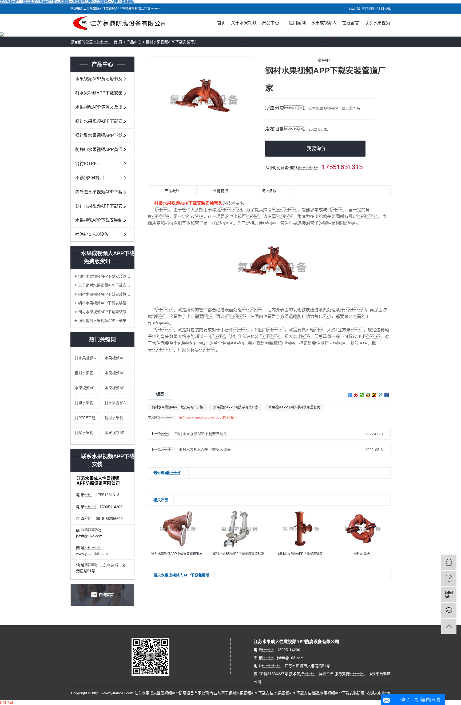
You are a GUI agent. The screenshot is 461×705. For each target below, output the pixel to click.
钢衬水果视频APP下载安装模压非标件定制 (104, 121)
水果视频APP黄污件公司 (117, 433)
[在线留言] (448, 610)
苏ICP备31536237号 (271, 674)
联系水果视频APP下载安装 (377, 26)
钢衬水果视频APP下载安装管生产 (88, 373)
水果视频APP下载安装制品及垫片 (104, 220)
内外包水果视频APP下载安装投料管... (104, 192)
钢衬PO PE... (87, 163)
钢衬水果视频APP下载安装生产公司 (117, 418)
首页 (221, 23)
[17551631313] (448, 578)
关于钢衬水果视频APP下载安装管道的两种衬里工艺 (104, 285)
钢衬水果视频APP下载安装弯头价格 (177, 407)
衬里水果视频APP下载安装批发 (88, 403)
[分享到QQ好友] (368, 395)
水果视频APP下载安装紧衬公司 (117, 373)
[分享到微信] (362, 395)
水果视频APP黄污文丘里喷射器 (104, 107)
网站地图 (368, 8)
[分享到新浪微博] (356, 395)
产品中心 (270, 23)
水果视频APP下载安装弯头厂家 (235, 407)
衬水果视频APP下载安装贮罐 (88, 358)
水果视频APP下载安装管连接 (88, 388)
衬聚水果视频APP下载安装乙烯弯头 (88, 433)
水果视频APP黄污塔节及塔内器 (104, 79)
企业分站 (354, 8)
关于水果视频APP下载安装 (244, 26)
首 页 (118, 42)
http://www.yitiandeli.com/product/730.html (207, 417)
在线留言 (350, 23)
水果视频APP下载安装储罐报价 (117, 388)
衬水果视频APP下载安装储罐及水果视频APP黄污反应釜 (104, 93)
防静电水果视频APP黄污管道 (103, 149)
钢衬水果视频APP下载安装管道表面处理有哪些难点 (104, 276)
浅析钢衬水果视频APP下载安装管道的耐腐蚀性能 (104, 320)
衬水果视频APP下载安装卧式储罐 (117, 403)
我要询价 (316, 148)
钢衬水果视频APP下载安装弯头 (172, 42)
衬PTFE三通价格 (88, 418)
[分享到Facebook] (386, 395)
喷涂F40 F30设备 (91, 234)
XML (388, 8)
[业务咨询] (448, 562)
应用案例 (297, 23)
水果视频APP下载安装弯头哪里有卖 (294, 407)
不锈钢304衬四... (91, 178)
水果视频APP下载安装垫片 (117, 358)
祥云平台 (326, 674)
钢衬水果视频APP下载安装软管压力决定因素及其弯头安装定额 (104, 312)
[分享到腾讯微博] (380, 395)
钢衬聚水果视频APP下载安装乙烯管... (104, 135)
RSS (379, 8)
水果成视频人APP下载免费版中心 (324, 26)
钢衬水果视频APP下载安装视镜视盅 (104, 206)
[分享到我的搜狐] (374, 395)
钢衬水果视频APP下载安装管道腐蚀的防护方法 (104, 294)
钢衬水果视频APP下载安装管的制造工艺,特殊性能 (104, 303)
